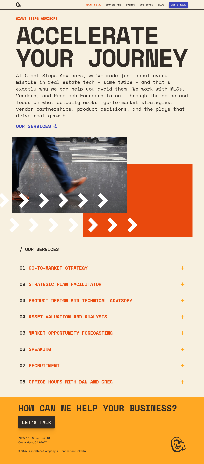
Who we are (113, 4)
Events (130, 4)
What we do (93, 4)
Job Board (146, 4)
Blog (161, 4)
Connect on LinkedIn (73, 451)
